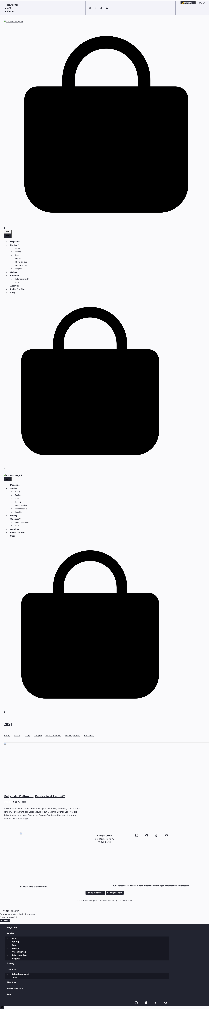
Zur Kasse (5, 920)
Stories (13, 245)
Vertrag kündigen (114, 893)
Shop (12, 292)
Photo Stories (21, 262)
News (17, 248)
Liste (17, 282)
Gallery (13, 272)
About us (14, 286)
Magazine (15, 241)
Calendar (14, 275)
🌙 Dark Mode (188, 3)
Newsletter (12, 5)
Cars (17, 255)
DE (201, 3)
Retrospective (21, 265)
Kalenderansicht (22, 279)
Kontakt (11, 11)
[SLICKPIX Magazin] (13, 475)
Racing (18, 252)
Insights (18, 269)
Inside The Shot (17, 289)
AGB (9, 8)
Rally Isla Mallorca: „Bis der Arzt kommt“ (34, 796)
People (18, 258)
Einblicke (89, 735)
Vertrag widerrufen (95, 893)
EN (204, 3)
